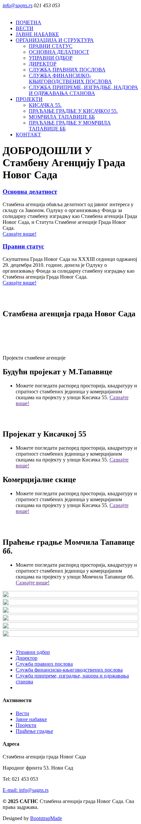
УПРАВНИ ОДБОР (50, 58)
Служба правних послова (44, 664)
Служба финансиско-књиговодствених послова (69, 670)
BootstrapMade (46, 818)
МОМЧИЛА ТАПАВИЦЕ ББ (62, 117)
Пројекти (26, 725)
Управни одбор (33, 652)
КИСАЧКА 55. (45, 105)
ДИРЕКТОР (42, 64)
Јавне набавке (31, 719)
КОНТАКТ (28, 134)
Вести (22, 713)
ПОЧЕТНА (28, 22)
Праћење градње (34, 731)
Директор (26, 658)
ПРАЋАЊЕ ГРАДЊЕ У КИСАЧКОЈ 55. (73, 111)
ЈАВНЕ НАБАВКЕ (37, 34)
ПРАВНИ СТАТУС (50, 46)
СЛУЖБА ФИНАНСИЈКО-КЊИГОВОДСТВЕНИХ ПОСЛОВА (70, 78)
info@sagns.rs (17, 5)
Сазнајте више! (19, 234)
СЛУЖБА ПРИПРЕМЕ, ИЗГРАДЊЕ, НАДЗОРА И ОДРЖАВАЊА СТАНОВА (83, 90)
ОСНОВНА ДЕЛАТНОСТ (59, 52)
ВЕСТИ (24, 28)
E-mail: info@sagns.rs (26, 790)
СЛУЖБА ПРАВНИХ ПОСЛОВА (67, 69)
